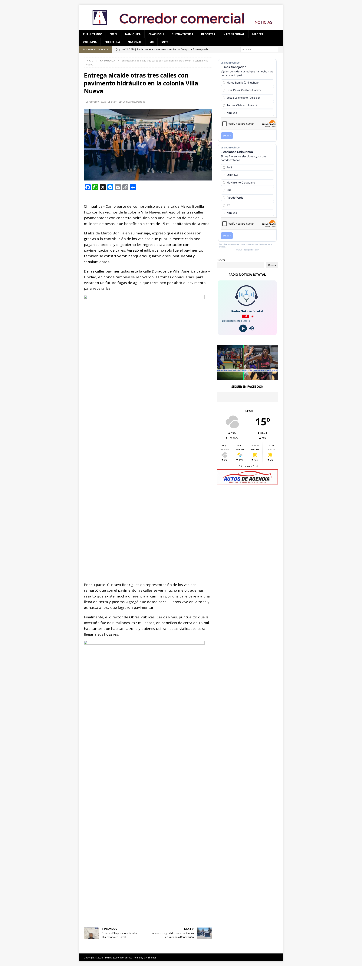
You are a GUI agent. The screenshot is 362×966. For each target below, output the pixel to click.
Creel (113, 34)
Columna (90, 42)
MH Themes (150, 957)
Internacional (234, 34)
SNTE (164, 42)
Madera (258, 34)
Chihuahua (112, 42)
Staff (114, 101)
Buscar (221, 260)
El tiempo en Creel (248, 466)
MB (152, 42)
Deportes (208, 34)
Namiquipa (133, 34)
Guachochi (156, 34)
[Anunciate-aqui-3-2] (247, 482)
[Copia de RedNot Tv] (247, 377)
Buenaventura (182, 34)
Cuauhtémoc (92, 34)
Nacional (135, 42)
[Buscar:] (259, 49)
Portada (141, 101)
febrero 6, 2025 (97, 101)
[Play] (243, 328)
